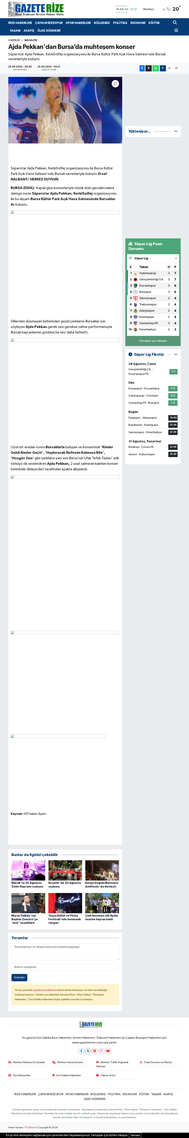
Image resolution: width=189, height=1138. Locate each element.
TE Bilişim (30, 1127)
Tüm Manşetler (22, 1075)
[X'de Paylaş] (148, 68)
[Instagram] (101, 1051)
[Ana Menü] (175, 31)
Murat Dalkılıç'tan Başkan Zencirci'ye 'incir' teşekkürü (24, 919)
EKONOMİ (137, 22)
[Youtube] (108, 1051)
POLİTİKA (120, 22)
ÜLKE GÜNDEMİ (49, 30)
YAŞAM (15, 30)
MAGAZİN (31, 40)
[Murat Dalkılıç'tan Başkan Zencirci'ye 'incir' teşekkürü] (28, 903)
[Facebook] (81, 1051)
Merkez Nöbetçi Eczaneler (29, 1062)
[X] (88, 1051)
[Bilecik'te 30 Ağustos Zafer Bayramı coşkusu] (28, 870)
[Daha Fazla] (163, 68)
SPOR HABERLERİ (78, 22)
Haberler (14, 40)
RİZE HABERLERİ (20, 22)
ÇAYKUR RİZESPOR (49, 22)
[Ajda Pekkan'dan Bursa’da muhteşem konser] (65, 110)
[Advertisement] (153, 100)
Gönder (19, 977)
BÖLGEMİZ (102, 22)
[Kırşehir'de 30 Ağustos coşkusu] (65, 870)
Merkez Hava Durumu (70, 1062)
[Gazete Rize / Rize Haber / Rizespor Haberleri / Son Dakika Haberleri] (45, 9)
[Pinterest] (95, 1051)
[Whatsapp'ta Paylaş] (155, 68)
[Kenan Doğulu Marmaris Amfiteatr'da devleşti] (102, 870)
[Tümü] (176, 131)
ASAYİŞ (29, 30)
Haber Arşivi (108, 1075)
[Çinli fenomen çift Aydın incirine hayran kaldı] (102, 903)
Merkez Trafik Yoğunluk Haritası (112, 1064)
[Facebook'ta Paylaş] (142, 68)
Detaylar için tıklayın (153, 340)
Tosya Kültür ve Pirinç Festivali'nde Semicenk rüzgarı (64, 919)
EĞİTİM (154, 22)
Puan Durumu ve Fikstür (158, 1062)
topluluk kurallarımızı (45, 990)
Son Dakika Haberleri (68, 1075)
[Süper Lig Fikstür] (176, 354)
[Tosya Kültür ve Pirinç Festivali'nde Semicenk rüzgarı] (65, 903)
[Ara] (175, 23)
